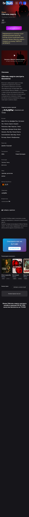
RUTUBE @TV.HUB (14, 248)
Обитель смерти (13, 303)
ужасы (7, 278)
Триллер (3, 162)
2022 (3, 278)
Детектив (4, 165)
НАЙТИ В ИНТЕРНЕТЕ (14, 28)
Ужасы (8, 162)
